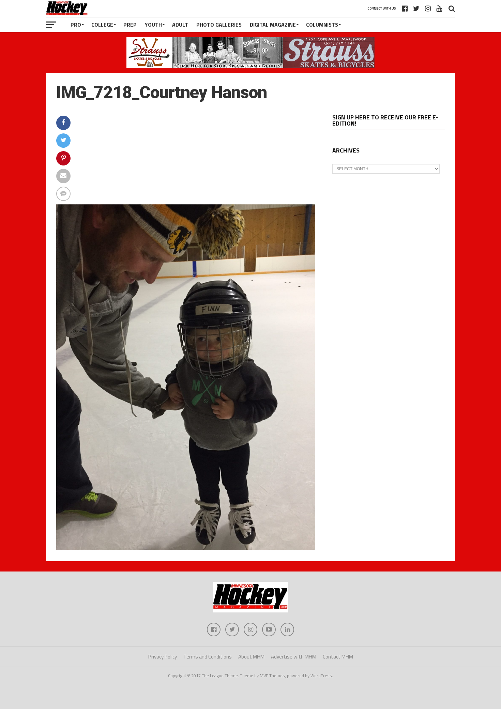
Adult (180, 24)
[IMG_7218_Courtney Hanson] (185, 548)
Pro (76, 24)
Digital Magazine (273, 24)
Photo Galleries (219, 24)
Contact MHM (338, 657)
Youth (153, 24)
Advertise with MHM (293, 657)
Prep (130, 24)
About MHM (251, 657)
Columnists (322, 24)
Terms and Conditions (207, 657)
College (102, 24)
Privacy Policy (162, 657)
